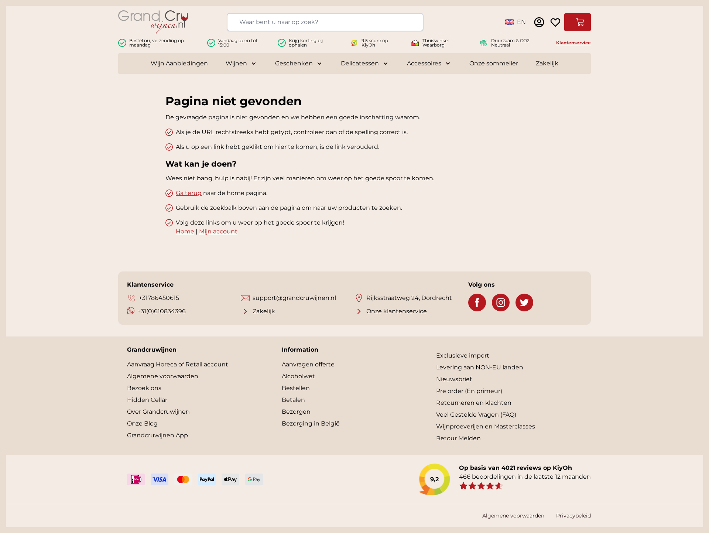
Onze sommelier (493, 63)
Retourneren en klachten (473, 402)
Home (185, 231)
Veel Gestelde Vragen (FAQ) (476, 414)
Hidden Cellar (147, 399)
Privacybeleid (573, 515)
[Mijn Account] (539, 22)
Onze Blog (142, 423)
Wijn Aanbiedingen (179, 63)
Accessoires (424, 63)
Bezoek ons (144, 388)
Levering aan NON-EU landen (479, 367)
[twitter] (524, 302)
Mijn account (218, 231)
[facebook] (477, 302)
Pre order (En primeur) (469, 390)
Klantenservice (573, 42)
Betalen (293, 399)
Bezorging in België (311, 423)
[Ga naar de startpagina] (153, 22)
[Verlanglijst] (555, 22)
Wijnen (236, 63)
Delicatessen (360, 63)
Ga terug (189, 193)
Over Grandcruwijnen (158, 411)
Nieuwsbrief (454, 379)
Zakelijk (547, 63)
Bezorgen (296, 411)
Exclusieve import (462, 355)
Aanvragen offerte (308, 364)
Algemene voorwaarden (162, 376)
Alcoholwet (298, 376)
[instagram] (501, 302)
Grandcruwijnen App (157, 435)
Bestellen (296, 388)
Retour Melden (458, 438)
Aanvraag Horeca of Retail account (177, 364)
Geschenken (294, 63)
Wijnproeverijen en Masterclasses (485, 426)
